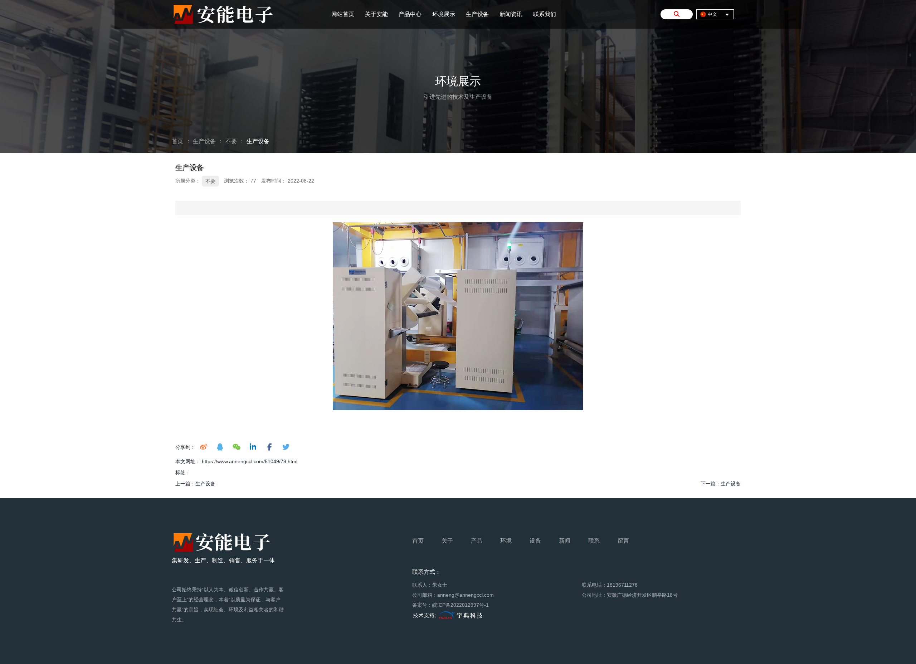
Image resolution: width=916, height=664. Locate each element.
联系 (594, 541)
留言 (623, 541)
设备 (535, 541)
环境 (506, 541)
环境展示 (443, 14)
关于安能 (376, 14)
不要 (231, 141)
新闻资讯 (511, 14)
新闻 (564, 541)
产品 (476, 541)
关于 (447, 541)
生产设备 (477, 14)
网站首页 (342, 14)
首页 (178, 141)
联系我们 (544, 14)
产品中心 (410, 14)
